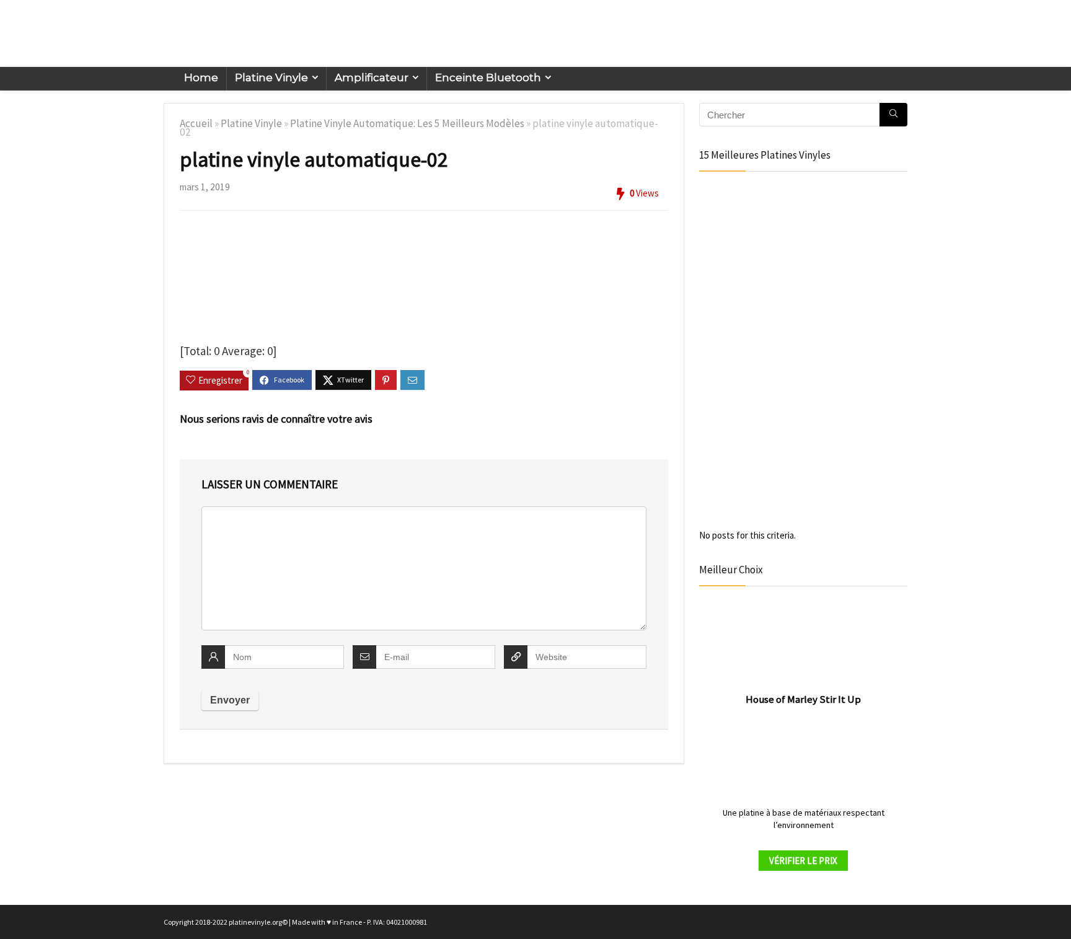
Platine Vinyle (271, 77)
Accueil (196, 123)
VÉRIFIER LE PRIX (803, 860)
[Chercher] (893, 114)
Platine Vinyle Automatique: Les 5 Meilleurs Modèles (407, 123)
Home (201, 77)
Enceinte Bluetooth (488, 77)
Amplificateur (371, 77)
